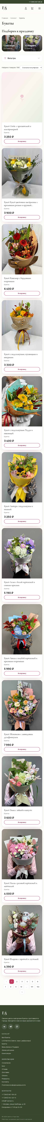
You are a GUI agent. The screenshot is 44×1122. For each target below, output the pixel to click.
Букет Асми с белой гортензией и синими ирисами (19, 584)
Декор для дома (8, 1050)
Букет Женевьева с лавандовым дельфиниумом (18, 736)
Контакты (5, 1082)
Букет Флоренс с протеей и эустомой (21, 959)
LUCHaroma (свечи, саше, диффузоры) (16, 1041)
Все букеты (6, 1037)
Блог (3, 1066)
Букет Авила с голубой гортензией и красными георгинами (20, 660)
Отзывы (4, 1069)
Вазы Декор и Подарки (10, 1047)
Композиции (6, 1053)
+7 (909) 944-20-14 (9, 1098)
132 (38, 987)
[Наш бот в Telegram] (10, 1026)
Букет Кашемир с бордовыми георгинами (17, 280)
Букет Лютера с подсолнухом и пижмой (18, 508)
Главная (5, 18)
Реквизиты (6, 1079)
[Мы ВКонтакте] (4, 1026)
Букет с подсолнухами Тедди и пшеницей (18, 432)
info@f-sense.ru (8, 1101)
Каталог (14, 18)
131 (32, 987)
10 (21, 987)
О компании (6, 1063)
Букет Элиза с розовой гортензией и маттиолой (20, 885)
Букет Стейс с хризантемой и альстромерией (17, 128)
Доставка (5, 1072)
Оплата (4, 1075)
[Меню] (39, 8)
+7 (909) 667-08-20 (35, 2)
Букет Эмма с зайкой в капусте (18, 810)
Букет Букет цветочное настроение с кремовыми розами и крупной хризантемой (21, 204)
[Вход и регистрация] (26, 8)
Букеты (4, 1044)
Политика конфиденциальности (14, 1085)
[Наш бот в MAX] (17, 1026)
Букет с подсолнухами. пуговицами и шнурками (21, 356)
